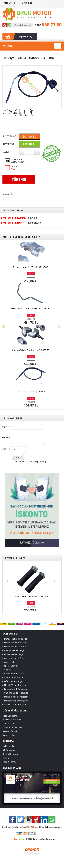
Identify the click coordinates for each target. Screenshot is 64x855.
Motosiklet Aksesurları (14, 646)
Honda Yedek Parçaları (15, 685)
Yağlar (7, 669)
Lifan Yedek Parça (12, 681)
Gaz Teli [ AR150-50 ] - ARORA (31, 391)
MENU (7, 46)
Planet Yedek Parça (13, 673)
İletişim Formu (9, 761)
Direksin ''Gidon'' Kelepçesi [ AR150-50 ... (31, 350)
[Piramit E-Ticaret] (32, 850)
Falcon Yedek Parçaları (15, 689)
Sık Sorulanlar (9, 750)
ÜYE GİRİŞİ (27, 3)
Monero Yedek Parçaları (15, 700)
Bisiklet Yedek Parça (13, 650)
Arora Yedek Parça (13, 677)
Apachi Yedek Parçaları (15, 704)
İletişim (5, 757)
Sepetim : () (25, 36)
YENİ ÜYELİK (9, 3)
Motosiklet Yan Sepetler (15, 638)
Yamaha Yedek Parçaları (16, 692)
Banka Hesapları (10, 753)
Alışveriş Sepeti (9, 731)
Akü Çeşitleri (9, 661)
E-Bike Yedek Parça (13, 654)
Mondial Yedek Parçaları (15, 696)
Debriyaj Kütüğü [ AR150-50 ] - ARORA (31, 267)
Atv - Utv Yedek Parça (14, 658)
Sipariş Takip (8, 734)
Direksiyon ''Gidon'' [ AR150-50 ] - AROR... (31, 308)
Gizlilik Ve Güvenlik (11, 719)
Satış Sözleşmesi (10, 715)
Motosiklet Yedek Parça (15, 642)
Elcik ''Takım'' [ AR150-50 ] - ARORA (31, 596)
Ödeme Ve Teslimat (12, 727)
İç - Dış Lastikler (11, 665)
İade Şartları (8, 723)
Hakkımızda (8, 746)
